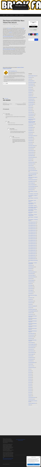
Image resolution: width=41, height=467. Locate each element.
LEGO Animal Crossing (31, 82)
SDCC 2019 (30, 382)
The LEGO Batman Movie (31, 397)
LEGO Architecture (31, 85)
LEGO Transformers (31, 350)
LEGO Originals (30, 290)
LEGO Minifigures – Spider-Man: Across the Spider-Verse (32, 207)
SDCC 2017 (30, 379)
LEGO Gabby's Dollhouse (31, 145)
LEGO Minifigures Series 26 (32, 248)
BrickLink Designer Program (32, 75)
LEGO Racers (30, 299)
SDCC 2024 (30, 390)
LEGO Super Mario (31, 336)
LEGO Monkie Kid (30, 273)
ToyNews (23, 28)
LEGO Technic (30, 338)
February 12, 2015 (5, 24)
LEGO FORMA (30, 137)
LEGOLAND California (31, 367)
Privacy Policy (23, 439)
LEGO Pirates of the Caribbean (32, 295)
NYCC (29, 369)
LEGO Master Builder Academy (32, 186)
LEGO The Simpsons (31, 347)
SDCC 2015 (30, 375)
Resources (11, 15)
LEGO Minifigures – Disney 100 (32, 193)
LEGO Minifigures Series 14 (32, 228)
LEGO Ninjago (30, 285)
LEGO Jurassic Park (31, 167)
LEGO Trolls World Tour (31, 352)
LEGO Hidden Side (31, 155)
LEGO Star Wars (6, 98)
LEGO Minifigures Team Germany (33, 260)
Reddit (10, 68)
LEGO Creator (30, 112)
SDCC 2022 (30, 387)
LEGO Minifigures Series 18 (32, 235)
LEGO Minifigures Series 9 (32, 258)
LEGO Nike (30, 283)
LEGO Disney (30, 117)
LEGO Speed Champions (31, 309)
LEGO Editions (30, 130)
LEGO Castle (30, 107)
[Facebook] (3, 83)
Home (4, 15)
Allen (8, 121)
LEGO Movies (30, 278)
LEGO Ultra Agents (31, 354)
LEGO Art (29, 87)
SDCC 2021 (30, 385)
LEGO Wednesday (31, 359)
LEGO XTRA (30, 364)
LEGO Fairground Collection (32, 135)
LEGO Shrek (30, 304)
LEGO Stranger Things (31, 333)
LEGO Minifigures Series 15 (32, 230)
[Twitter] (4, 83)
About (7, 15)
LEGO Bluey (30, 92)
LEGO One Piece (30, 288)
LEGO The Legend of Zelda (32, 344)
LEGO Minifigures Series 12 (32, 225)
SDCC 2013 (30, 372)
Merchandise (21, 15)
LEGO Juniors (30, 165)
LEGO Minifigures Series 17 (32, 233)
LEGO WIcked (30, 360)
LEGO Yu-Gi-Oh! (30, 365)
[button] (39, 457)
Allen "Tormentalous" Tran (13, 24)
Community (30, 77)
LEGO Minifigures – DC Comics (32, 191)
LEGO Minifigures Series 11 (32, 223)
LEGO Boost (30, 95)
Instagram (4, 68)
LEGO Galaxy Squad (31, 147)
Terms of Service (18, 439)
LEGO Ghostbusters (31, 150)
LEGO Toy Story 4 (30, 349)
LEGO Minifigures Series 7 (32, 255)
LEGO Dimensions (31, 115)
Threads (7, 68)
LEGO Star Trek (30, 312)
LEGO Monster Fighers (31, 275)
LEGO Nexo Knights (31, 280)
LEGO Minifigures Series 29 (32, 253)
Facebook (18, 67)
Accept (33, 464)
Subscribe (33, 26)
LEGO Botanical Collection (32, 97)
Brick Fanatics (9, 28)
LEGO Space (30, 307)
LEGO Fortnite (30, 140)
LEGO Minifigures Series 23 (32, 243)
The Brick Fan (20, 5)
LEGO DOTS (30, 125)
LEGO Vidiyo (30, 355)
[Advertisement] (14, 61)
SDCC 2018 (30, 380)
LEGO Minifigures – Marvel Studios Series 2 (32, 203)
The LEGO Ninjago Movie (31, 403)
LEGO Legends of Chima (31, 181)
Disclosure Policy (20, 440)
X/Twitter (22, 67)
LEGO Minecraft (30, 189)
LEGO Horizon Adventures (32, 157)
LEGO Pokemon (30, 297)
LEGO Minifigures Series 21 (32, 240)
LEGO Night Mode (31, 281)
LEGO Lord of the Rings (31, 184)
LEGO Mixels (30, 268)
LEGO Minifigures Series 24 (32, 245)
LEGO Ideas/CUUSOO (31, 162)
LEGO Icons (30, 160)
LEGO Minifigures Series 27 (32, 250)
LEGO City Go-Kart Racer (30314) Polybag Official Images (7, 104)
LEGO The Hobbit (30, 342)
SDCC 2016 (30, 377)
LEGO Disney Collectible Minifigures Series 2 (31, 122)
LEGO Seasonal (30, 302)
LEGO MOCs (30, 270)
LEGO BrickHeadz (30, 102)
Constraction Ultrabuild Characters (8, 36)
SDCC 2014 (30, 374)
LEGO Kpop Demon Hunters (32, 179)
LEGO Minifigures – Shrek (32, 205)
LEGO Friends (30, 142)
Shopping (29, 395)
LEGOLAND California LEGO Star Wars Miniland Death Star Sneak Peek (20, 104)
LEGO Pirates (30, 293)
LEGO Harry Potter (31, 152)
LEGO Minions (30, 265)
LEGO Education (30, 132)
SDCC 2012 (30, 370)
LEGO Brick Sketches (31, 100)
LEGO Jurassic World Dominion (32, 170)
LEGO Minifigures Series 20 (32, 238)
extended (10, 32)
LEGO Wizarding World (31, 362)
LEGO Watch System (31, 357)
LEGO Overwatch (30, 291)
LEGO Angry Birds (30, 80)
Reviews (16, 15)
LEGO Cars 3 (30, 105)
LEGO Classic (30, 110)
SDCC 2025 (30, 392)
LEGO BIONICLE (30, 90)
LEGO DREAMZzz (30, 127)
